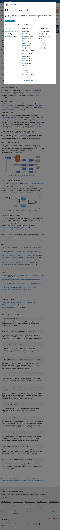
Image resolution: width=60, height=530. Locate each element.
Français (26, 72)
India (40, 34)
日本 (40, 45)
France (24, 43)
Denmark (24, 34)
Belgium (24, 31)
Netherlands (25, 54)
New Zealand (42, 36)
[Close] (54, 5)
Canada (7, 34)
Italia (23, 48)
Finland (24, 41)
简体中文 (43, 41)
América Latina (9, 31)
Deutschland (25, 36)
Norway (24, 56)
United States (8, 36)
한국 (40, 48)
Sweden (24, 63)
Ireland (24, 45)
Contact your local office (30, 80)
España (24, 38)
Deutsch (26, 68)
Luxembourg (25, 50)
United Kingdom (26, 75)
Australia (41, 31)
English (26, 70)
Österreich (25, 58)
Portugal (24, 61)
